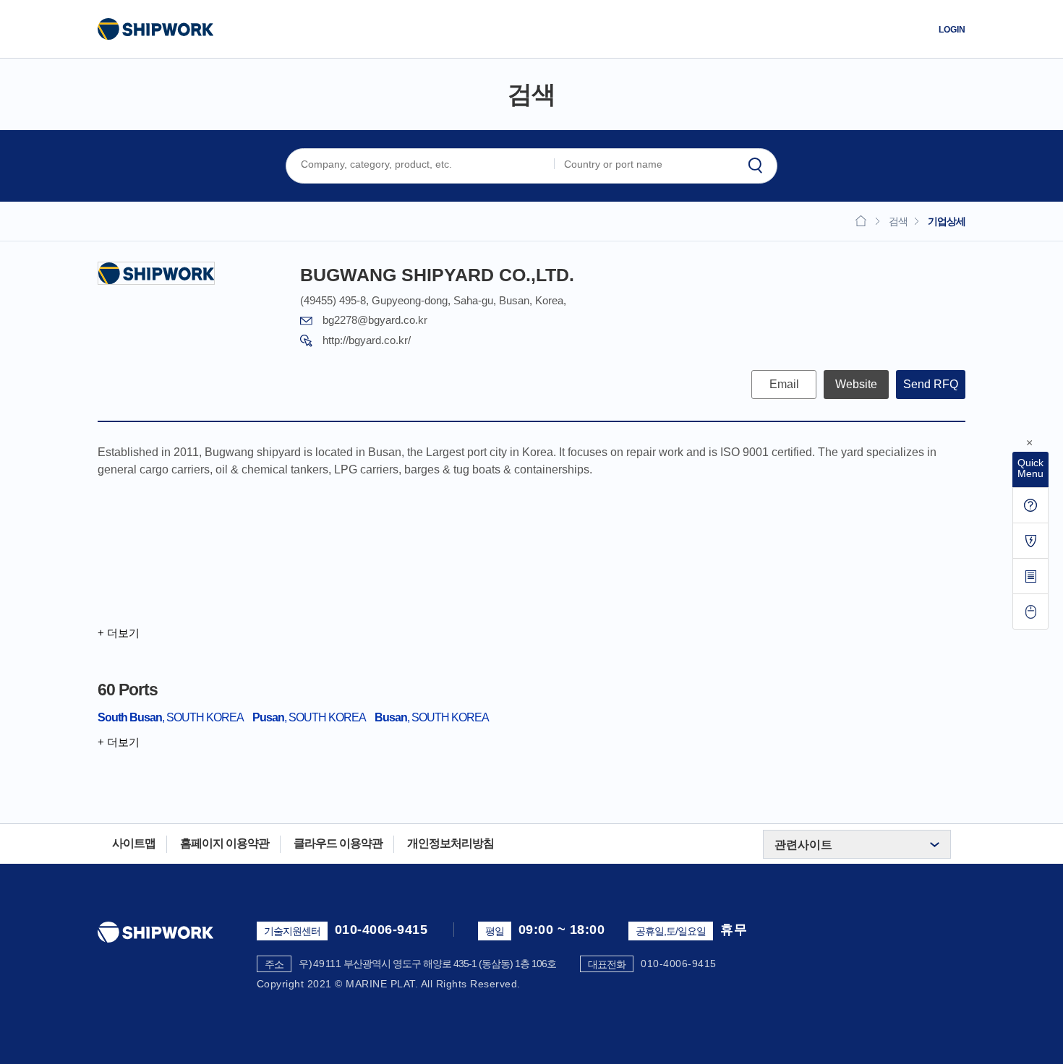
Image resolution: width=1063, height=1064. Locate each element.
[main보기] (155, 29)
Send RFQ (930, 384)
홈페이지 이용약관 (224, 843)
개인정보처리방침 (450, 843)
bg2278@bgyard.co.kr (375, 320)
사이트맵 (133, 843)
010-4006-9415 (381, 929)
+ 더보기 (119, 633)
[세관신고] (1030, 541)
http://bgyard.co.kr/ (367, 340)
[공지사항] (1030, 505)
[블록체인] (1030, 576)
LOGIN (952, 30)
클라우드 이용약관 (338, 843)
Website (856, 384)
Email (784, 384)
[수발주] (1030, 611)
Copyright (280, 984)
